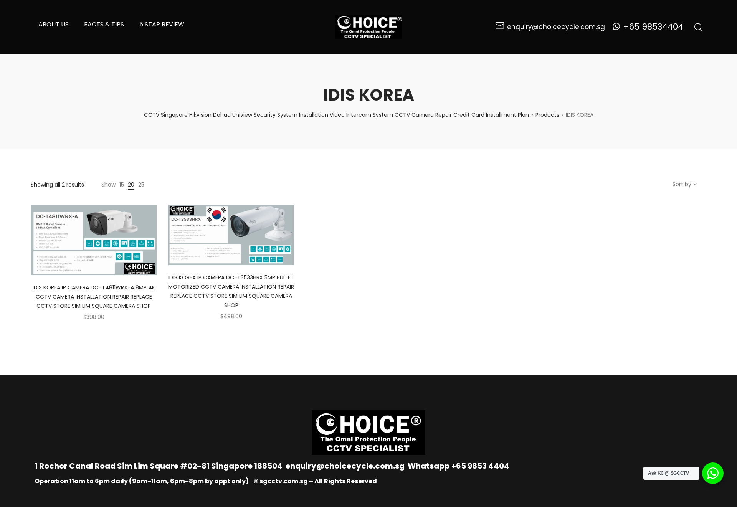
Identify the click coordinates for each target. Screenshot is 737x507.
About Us (53, 24)
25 (141, 184)
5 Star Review (161, 24)
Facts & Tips (104, 24)
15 (121, 184)
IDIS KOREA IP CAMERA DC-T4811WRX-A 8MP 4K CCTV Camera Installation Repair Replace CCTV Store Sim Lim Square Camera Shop (94, 297)
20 (131, 184)
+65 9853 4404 (480, 466)
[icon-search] (698, 27)
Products (547, 115)
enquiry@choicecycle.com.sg (345, 466)
